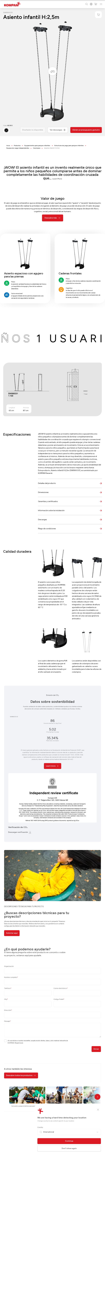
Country (40, 1127)
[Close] (98, 1110)
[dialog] (52, 655)
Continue (69, 1141)
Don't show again (69, 1148)
